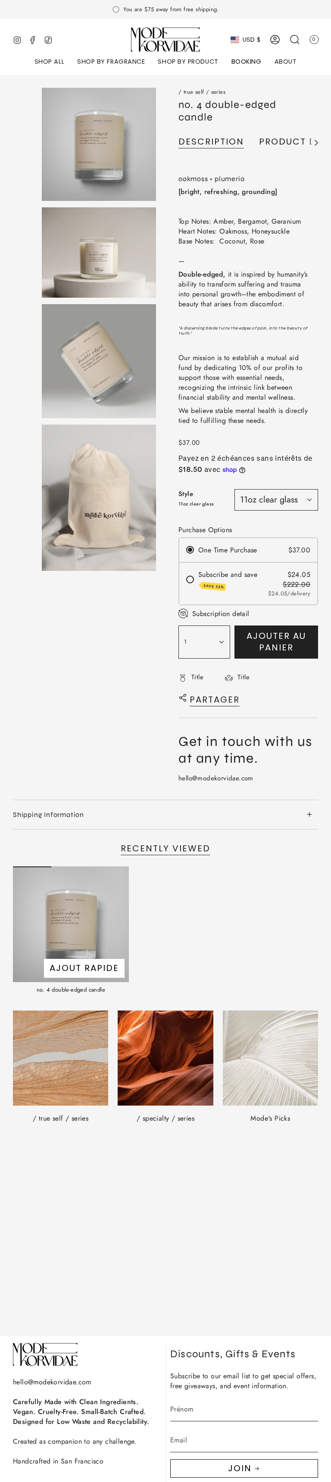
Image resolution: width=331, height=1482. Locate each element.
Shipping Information (48, 814)
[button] (49, 62)
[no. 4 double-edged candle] (71, 924)
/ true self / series (201, 92)
